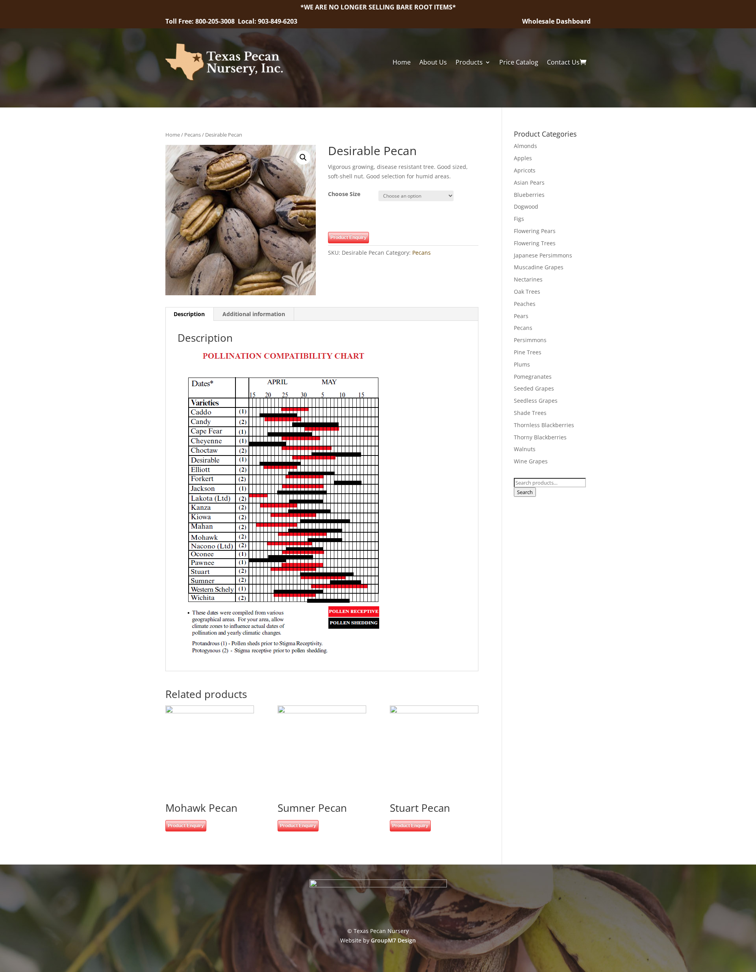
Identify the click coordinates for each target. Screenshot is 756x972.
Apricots (525, 170)
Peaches (525, 303)
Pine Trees (527, 352)
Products (469, 62)
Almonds (525, 146)
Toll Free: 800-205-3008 (200, 21)
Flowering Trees (535, 243)
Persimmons (530, 340)
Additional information (253, 314)
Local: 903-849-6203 (267, 21)
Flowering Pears (535, 231)
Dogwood (526, 206)
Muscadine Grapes (538, 267)
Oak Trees (527, 291)
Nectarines (528, 279)
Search (525, 492)
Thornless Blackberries (544, 425)
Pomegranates (533, 376)
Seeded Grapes (534, 388)
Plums (522, 364)
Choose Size (344, 194)
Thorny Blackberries (540, 437)
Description (189, 314)
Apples (523, 158)
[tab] (189, 314)
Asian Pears (529, 182)
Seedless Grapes (536, 400)
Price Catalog (518, 62)
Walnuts (525, 449)
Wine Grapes (531, 461)
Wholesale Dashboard (556, 21)
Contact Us (563, 62)
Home (402, 62)
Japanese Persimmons (543, 255)
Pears (521, 316)
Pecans (192, 134)
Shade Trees (530, 413)
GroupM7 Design (393, 940)
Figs (519, 218)
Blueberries (529, 194)
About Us (433, 62)
